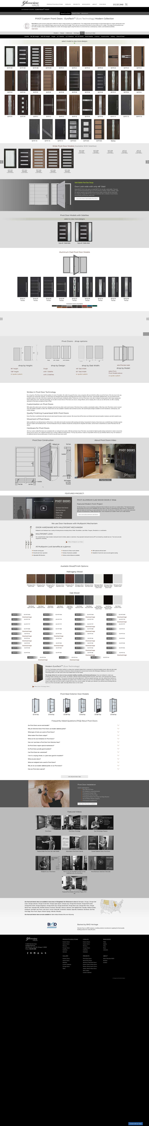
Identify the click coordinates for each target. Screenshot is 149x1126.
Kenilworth (27, 909)
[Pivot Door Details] (43, 487)
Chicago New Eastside (75, 903)
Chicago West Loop (73, 905)
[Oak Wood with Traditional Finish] (40, 605)
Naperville (74, 909)
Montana (61, 914)
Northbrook (80, 909)
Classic (62, 33)
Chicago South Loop (51, 905)
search (126, 4)
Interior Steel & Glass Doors (90, 968)
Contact (105, 962)
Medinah (69, 909)
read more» (35, 28)
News (104, 948)
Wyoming (71, 914)
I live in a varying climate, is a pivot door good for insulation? (45, 755)
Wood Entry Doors (87, 960)
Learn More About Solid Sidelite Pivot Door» (87, 198)
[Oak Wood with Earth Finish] (50, 605)
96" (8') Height (34, 36)
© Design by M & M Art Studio (119, 978)
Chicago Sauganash (41, 905)
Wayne (39, 911)
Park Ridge (27, 911)
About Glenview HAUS (108, 958)
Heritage (76, 33)
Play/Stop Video (105, 480)
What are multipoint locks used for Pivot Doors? (42, 762)
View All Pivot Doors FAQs (74, 776)
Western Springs (46, 911)
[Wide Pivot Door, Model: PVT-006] (39, 158)
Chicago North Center (87, 903)
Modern (56, 33)
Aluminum (84, 13)
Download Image (27, 617)
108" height (34, 352)
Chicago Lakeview (33, 903)
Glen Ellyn (58, 907)
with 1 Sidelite (58, 352)
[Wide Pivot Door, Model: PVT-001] (10, 158)
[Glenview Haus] (27, 953)
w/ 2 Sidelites (70, 36)
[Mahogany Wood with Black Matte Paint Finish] (108, 583)
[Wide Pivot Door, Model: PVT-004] (24, 158)
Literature (105, 949)
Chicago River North (30, 905)
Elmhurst (47, 907)
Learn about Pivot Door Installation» (87, 803)
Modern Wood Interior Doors (90, 966)
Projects (76, 4)
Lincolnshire (63, 909)
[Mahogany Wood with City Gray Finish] (89, 583)
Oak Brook (86, 909)
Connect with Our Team (136, 1123)
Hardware (85, 951)
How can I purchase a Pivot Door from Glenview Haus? (44, 742)
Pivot (82, 33)
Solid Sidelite (89, 36)
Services (65, 951)
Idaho (52, 914)
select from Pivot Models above (115, 372)
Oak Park (92, 909)
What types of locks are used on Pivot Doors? (41, 732)
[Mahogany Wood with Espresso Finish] (60, 583)
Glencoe (63, 907)
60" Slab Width (101, 352)
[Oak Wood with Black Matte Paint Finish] (108, 605)
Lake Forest (39, 909)
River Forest (34, 911)
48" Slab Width (90, 352)
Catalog (68, 4)
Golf (73, 907)
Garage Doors (66, 948)
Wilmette (53, 911)
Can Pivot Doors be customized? (37, 752)
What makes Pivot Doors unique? (37, 735)
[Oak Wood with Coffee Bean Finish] (69, 605)
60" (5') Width (79, 36)
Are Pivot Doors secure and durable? (38, 725)
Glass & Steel (120, 36)
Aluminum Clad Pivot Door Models (74, 252)
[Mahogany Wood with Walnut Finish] (40, 583)
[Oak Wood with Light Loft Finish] (31, 605)
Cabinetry (65, 949)
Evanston (52, 907)
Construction (105, 36)
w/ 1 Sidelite (60, 36)
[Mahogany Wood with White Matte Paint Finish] (98, 583)
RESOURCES (86, 4)
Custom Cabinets (67, 964)
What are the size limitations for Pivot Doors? (41, 739)
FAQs (104, 942)
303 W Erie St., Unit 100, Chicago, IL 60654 (36, 947)
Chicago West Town (84, 905)
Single (53, 36)
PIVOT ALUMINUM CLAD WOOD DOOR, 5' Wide (96, 500)
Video (104, 945)
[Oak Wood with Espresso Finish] (79, 605)
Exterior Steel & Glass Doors (90, 964)
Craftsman (69, 33)
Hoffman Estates (91, 907)
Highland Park (78, 907)
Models (26, 36)
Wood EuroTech (65, 13)
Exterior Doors (28, 9)
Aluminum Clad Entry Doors (90, 962)
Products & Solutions (55, 4)
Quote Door (16, 614)
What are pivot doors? (34, 759)
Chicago (86, 901)
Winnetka (58, 911)
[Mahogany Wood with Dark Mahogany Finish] (69, 583)
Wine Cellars (86, 970)
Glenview (68, 907)
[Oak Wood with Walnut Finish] (60, 605)
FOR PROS (102, 4)
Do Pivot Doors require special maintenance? (41, 745)
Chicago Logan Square (55, 903)
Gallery (113, 36)
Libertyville (56, 909)
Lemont (51, 909)
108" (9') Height (45, 36)
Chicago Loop (65, 903)
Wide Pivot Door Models (75, 146)
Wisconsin (66, 914)
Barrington (81, 901)
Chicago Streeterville (62, 905)
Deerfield (42, 907)
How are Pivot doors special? (36, 769)
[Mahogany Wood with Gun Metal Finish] (79, 583)
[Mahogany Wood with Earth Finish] (31, 583)
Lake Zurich (46, 909)
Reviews (105, 960)
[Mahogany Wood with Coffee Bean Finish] (50, 583)
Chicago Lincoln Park (43, 903)
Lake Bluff (33, 909)
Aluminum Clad (90, 33)
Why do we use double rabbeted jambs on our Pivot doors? (45, 765)
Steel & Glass (76, 13)
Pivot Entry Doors (87, 958)
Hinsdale (84, 907)
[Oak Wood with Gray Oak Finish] (89, 605)
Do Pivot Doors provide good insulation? (39, 749)
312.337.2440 (118, 4)
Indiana (56, 914)
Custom (97, 36)
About (94, 4)
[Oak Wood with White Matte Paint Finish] (98, 605)
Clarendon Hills (35, 907)
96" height (18, 352)
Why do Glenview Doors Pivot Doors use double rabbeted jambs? (47, 728)
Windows (65, 945)
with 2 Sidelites (68, 352)
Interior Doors (66, 944)
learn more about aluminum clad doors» (88, 514)
